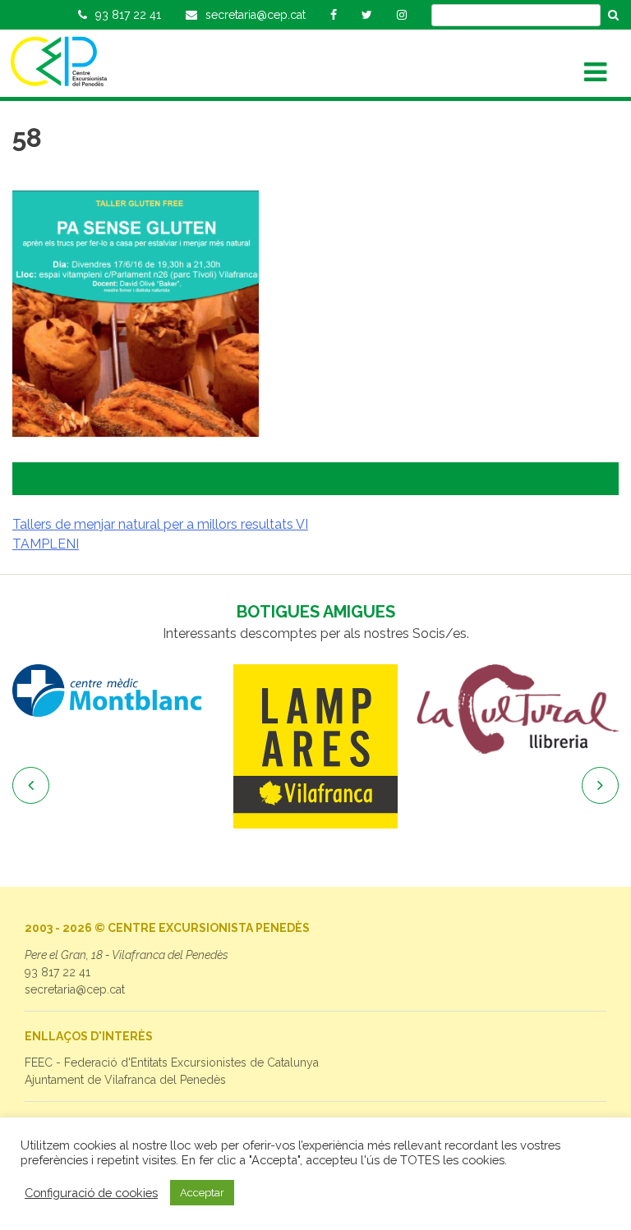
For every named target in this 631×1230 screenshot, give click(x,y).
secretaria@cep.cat (75, 989)
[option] (113, 690)
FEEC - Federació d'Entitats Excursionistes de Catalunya (172, 1062)
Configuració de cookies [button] (91, 1193)
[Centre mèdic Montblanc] (113, 690)
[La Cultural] (518, 709)
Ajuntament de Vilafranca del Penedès (125, 1079)
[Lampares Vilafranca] (315, 746)
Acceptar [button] (202, 1192)
